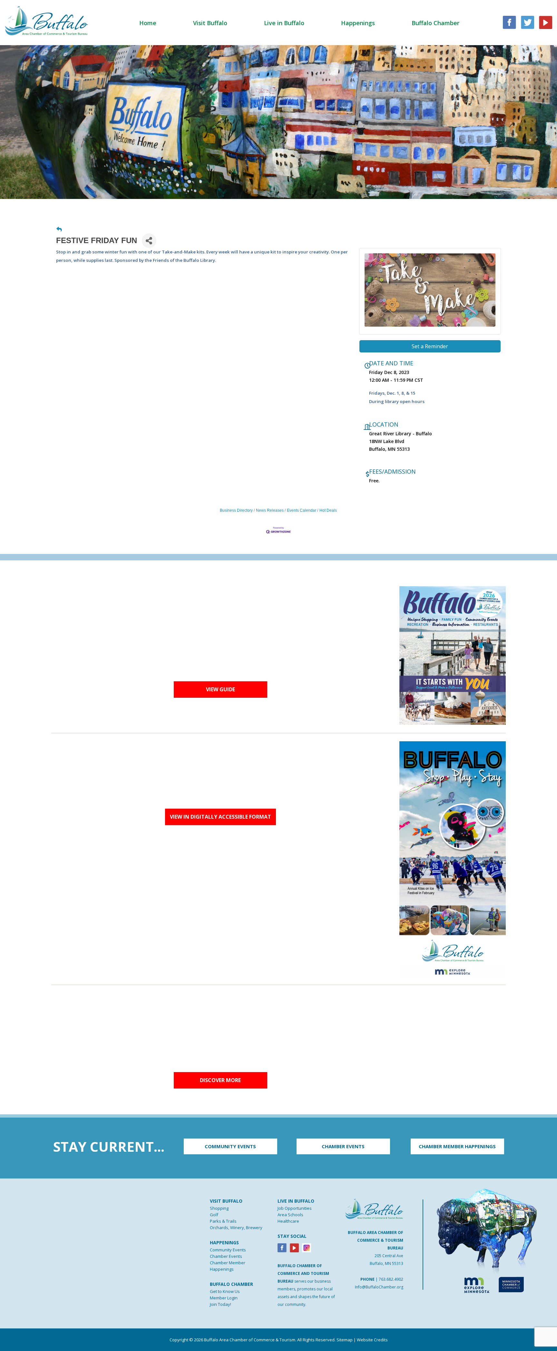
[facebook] (509, 22)
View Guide (220, 689)
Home (147, 23)
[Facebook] (282, 1247)
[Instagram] (306, 1247)
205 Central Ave (389, 1255)
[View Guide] (452, 654)
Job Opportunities (295, 1208)
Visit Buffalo (210, 23)
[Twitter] (527, 22)
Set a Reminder (430, 346)
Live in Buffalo (284, 23)
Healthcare (288, 1221)
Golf (214, 1215)
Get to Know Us (225, 1291)
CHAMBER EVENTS (343, 1146)
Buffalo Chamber (435, 23)
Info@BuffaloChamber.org (379, 1287)
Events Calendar (301, 510)
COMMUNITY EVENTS (230, 1146)
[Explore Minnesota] (474, 1283)
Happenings (358, 23)
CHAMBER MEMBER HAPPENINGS (457, 1146)
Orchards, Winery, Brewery (236, 1227)
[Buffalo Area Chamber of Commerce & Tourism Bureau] (46, 20)
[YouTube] (545, 22)
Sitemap (345, 1340)
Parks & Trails (223, 1221)
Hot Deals (328, 510)
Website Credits (372, 1340)
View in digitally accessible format (220, 816)
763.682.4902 (391, 1279)
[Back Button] (59, 229)
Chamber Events (226, 1256)
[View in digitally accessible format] (452, 858)
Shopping (219, 1208)
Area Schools (290, 1215)
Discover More (220, 1080)
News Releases (270, 510)
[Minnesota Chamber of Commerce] (511, 1283)
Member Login (224, 1298)
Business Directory (236, 510)
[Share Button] (149, 240)
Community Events (228, 1250)
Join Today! (220, 1304)
